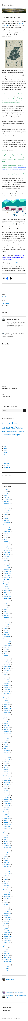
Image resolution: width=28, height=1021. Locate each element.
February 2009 (7, 887)
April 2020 (6, 632)
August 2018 (6, 670)
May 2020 (6, 630)
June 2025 (6, 514)
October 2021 (7, 598)
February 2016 (7, 727)
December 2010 (7, 845)
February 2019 (7, 659)
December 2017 (7, 685)
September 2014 (7, 759)
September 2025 (7, 509)
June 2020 (6, 628)
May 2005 (6, 970)
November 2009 (7, 870)
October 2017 (7, 689)
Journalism (4, 336)
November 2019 (7, 642)
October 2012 (7, 803)
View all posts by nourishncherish (13, 328)
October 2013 (7, 780)
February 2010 (7, 864)
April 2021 (6, 609)
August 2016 (6, 716)
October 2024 (7, 529)
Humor (17, 334)
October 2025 (7, 507)
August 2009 (6, 875)
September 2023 (7, 554)
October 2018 (7, 666)
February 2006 (7, 955)
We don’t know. (16, 263)
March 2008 (6, 908)
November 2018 (7, 664)
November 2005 (7, 961)
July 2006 (6, 946)
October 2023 (7, 552)
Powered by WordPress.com (15, 1018)
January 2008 (7, 911)
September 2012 (7, 805)
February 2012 (7, 818)
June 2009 (6, 879)
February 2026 (7, 499)
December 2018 (7, 662)
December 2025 (7, 503)
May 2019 (6, 653)
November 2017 (7, 687)
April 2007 (6, 929)
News (23, 333)
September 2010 (7, 851)
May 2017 (6, 699)
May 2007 (6, 927)
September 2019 (7, 645)
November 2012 (7, 801)
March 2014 (6, 771)
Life (21, 333)
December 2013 (7, 777)
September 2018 (7, 668)
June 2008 (6, 902)
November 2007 (7, 915)
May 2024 (6, 539)
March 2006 (6, 953)
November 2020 (7, 619)
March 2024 (6, 543)
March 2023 (6, 566)
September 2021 (7, 600)
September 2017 (7, 691)
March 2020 (6, 634)
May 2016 (6, 721)
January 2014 (7, 775)
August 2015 (6, 739)
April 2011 (6, 837)
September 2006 (7, 942)
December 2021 (7, 594)
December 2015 (7, 731)
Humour (18, 333)
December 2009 (7, 868)
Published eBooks (6, 1010)
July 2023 (6, 558)
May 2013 (6, 790)
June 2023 (6, 560)
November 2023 (7, 550)
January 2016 (7, 729)
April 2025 (6, 518)
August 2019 (6, 647)
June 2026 (6, 491)
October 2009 (7, 872)
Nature (20, 428)
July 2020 (6, 626)
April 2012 (6, 815)
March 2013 (6, 794)
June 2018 (6, 674)
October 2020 (7, 621)
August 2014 (6, 761)
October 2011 (7, 826)
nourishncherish (7, 333)
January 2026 (7, 501)
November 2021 (7, 596)
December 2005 (7, 959)
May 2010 (6, 858)
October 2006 (7, 940)
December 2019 (7, 640)
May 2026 (6, 493)
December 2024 (7, 526)
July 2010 (6, 854)
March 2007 (6, 930)
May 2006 (6, 949)
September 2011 (7, 828)
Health (16, 333)
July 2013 (6, 786)
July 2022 (6, 581)
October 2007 (7, 917)
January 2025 (7, 524)
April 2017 (6, 701)
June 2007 (6, 925)
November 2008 (7, 892)
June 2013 (6, 788)
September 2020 (7, 623)
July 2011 (6, 832)
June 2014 (6, 765)
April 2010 (6, 860)
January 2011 (7, 843)
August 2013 (6, 784)
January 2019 (7, 661)
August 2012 (6, 807)
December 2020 (7, 617)
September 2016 (7, 714)
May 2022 (6, 585)
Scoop (12, 336)
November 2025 (7, 505)
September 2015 (7, 737)
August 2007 (6, 921)
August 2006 (6, 944)
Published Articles (6, 1007)
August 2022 (6, 579)
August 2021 (6, 602)
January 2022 (7, 592)
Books (13, 333)
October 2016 (7, 712)
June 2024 (6, 537)
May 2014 (6, 767)
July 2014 (6, 763)
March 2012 (6, 816)
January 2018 (7, 683)
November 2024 (7, 528)
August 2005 (6, 967)
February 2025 (7, 522)
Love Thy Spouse (5, 303)
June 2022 (6, 583)
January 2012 (7, 820)
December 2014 (7, 754)
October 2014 (7, 758)
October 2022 (7, 575)
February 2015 (7, 750)
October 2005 (7, 963)
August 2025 (6, 510)
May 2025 (6, 516)
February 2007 (7, 932)
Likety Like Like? (7, 475)
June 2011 (6, 834)
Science (15, 431)
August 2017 (6, 693)
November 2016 (7, 710)
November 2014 (7, 756)
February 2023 (7, 567)
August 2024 (6, 533)
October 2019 (7, 643)
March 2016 (6, 725)
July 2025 (6, 512)
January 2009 (7, 889)
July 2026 (6, 490)
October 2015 (7, 735)
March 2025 (6, 520)
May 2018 (6, 676)
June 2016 (6, 720)
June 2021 (6, 605)
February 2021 (7, 613)
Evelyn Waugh (12, 334)
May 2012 (6, 813)
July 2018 (6, 672)
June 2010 (6, 856)
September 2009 (7, 873)
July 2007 (6, 923)
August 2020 (6, 624)
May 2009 (6, 881)
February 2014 (7, 773)
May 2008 (6, 904)
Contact (4, 1014)
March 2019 (6, 657)
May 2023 (6, 562)
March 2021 (6, 611)
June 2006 (6, 948)
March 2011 (6, 839)
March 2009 (6, 885)
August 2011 (6, 830)
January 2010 (7, 866)
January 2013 (7, 797)
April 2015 (6, 746)
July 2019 (6, 649)
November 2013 (7, 778)
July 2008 (6, 900)
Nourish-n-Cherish (8, 5)
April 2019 (6, 655)
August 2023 (6, 556)
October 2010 (7, 849)
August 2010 (6, 853)
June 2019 (6, 651)
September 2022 (7, 577)
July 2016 (6, 718)
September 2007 (7, 919)
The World (4, 334)
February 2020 (7, 636)
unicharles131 (9, 992)
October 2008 (7, 894)
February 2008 (7, 910)
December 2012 (7, 799)
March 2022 (6, 588)
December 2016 (7, 708)
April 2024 (6, 541)
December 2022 (7, 571)
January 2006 (7, 957)
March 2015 (6, 748)
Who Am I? (4, 1004)
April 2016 (6, 723)
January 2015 (7, 752)
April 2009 (6, 883)
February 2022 (7, 590)
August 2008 (6, 898)
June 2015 (6, 742)
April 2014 (6, 769)
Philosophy (9, 431)
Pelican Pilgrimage (6, 296)
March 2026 (6, 497)
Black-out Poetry (19, 992)
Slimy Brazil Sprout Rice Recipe (8, 310)
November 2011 (7, 824)
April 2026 (6, 495)
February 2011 (7, 841)
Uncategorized (17, 435)
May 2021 (6, 607)
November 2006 (7, 938)
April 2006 (6, 951)
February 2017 (7, 704)
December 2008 (7, 891)
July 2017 (6, 695)
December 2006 (7, 936)
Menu (24, 4)
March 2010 (6, 862)
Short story (21, 431)
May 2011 (6, 835)
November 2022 (7, 573)
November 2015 (7, 733)
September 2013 (7, 782)
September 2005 (7, 965)
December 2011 (7, 822)
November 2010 (7, 847)
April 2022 (6, 586)
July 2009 (6, 877)
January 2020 (7, 638)
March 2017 (6, 702)
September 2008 (7, 896)
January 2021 (7, 615)
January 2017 (7, 706)
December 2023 (7, 548)
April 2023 (6, 564)
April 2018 (6, 678)
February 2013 (7, 796)
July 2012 (6, 809)
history (15, 423)
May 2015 (6, 744)
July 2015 (6, 740)
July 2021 (6, 604)
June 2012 (6, 811)
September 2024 (7, 531)
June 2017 (6, 697)
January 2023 (7, 569)
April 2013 (6, 792)
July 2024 (6, 535)
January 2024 (7, 547)
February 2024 (7, 545)
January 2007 (7, 934)
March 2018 (6, 680)
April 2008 (6, 906)
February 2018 (7, 681)
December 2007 (7, 913)
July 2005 (6, 968)
